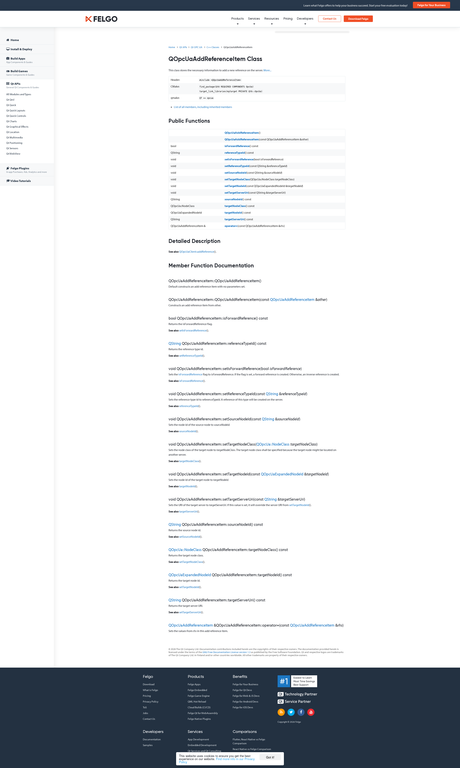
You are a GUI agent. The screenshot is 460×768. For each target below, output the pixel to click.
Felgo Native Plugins (199, 718)
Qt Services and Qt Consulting (204, 751)
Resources (271, 18)
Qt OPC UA (196, 47)
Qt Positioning (14, 142)
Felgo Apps (194, 684)
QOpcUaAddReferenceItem (242, 132)
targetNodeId (233, 212)
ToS (145, 707)
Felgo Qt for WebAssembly (203, 713)
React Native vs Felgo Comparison (252, 749)
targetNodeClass (235, 206)
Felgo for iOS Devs (243, 707)
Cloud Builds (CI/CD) (199, 707)
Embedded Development (202, 745)
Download (148, 684)
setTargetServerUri (236, 192)
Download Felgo (358, 19)
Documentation (152, 739)
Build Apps (19, 60)
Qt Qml (10, 99)
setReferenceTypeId (237, 166)
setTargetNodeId (235, 186)
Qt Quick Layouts (15, 110)
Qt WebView (13, 153)
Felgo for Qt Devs (242, 690)
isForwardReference (237, 146)
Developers (305, 18)
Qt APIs (22, 85)
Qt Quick (11, 105)
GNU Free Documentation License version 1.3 (226, 652)
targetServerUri (234, 219)
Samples (148, 745)
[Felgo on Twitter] (291, 712)
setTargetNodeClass (237, 179)
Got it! (270, 757)
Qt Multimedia (14, 137)
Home (14, 40)
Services (254, 18)
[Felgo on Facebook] (301, 712)
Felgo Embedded (197, 690)
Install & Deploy (21, 49)
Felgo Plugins (26, 169)
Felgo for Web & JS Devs (246, 695)
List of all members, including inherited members (203, 107)
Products (237, 18)
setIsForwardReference (239, 159)
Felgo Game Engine (199, 695)
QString (175, 343)
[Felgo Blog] (281, 712)
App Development (198, 739)
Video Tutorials (20, 181)
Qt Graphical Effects (17, 126)
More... (267, 70)
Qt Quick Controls (16, 116)
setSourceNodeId (236, 172)
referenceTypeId (235, 152)
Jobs (145, 713)
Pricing (288, 18)
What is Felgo (150, 690)
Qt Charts (11, 121)
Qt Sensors (12, 148)
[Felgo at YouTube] (310, 712)
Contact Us (329, 18)
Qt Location (12, 132)
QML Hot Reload (197, 701)
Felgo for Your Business (431, 5)
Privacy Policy (150, 701)
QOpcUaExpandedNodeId (282, 473)
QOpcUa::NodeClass (272, 444)
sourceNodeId (233, 199)
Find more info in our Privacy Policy (217, 760)
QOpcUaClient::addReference (196, 251)
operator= (231, 226)
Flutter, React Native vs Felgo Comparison (249, 741)
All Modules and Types (18, 94)
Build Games (20, 72)
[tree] (27, 111)
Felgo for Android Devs (245, 701)
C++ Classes (213, 47)
